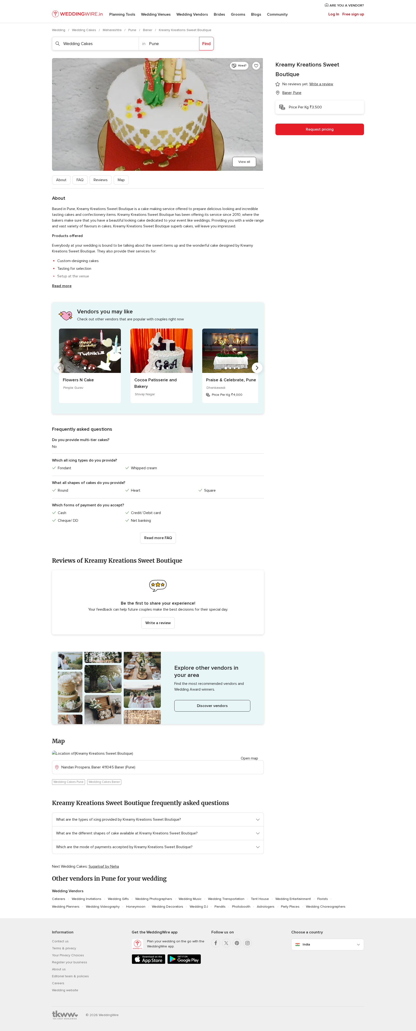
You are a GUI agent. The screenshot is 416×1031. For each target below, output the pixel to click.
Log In (333, 14)
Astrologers (265, 907)
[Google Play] (184, 963)
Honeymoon (135, 907)
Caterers (58, 899)
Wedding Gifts (118, 899)
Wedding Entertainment (293, 899)
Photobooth (241, 907)
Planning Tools (122, 14)
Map (121, 180)
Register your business (69, 962)
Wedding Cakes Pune (68, 782)
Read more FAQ (158, 537)
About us (59, 969)
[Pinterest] (237, 943)
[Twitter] (226, 943)
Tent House (260, 899)
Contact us (60, 941)
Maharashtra (113, 30)
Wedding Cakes (84, 30)
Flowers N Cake (78, 380)
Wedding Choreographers (325, 907)
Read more (62, 286)
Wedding (59, 30)
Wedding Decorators (167, 907)
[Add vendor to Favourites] (256, 66)
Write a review (158, 623)
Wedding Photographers (153, 899)
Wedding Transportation (226, 899)
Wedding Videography (103, 907)
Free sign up (353, 14)
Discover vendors (212, 705)
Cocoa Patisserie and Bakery (155, 383)
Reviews (101, 180)
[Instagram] (247, 943)
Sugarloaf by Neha (104, 866)
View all (244, 162)
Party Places (290, 907)
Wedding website (65, 990)
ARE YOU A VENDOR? (346, 5)
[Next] (257, 368)
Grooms (238, 14)
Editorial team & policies (70, 976)
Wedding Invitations (86, 899)
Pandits (220, 907)
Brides (219, 14)
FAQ (80, 180)
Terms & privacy (64, 948)
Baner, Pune (291, 92)
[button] (158, 602)
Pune (132, 30)
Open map (249, 758)
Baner (148, 30)
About (61, 180)
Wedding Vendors (192, 14)
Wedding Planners (65, 907)
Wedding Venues (156, 14)
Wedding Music (190, 899)
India (306, 944)
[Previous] (58, 368)
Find (206, 43)
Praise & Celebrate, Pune (231, 380)
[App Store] (148, 963)
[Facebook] (215, 943)
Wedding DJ (199, 907)
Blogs (256, 14)
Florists (322, 899)
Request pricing (320, 129)
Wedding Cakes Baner (104, 782)
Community (277, 14)
